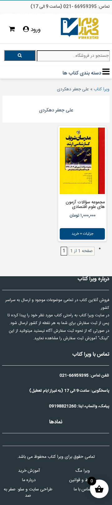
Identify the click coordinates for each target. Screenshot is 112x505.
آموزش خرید (29, 471)
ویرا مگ (82, 471)
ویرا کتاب (102, 89)
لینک (104, 338)
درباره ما (29, 480)
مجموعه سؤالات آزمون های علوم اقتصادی (85, 205)
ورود (35, 30)
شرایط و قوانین (82, 480)
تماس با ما (82, 489)
